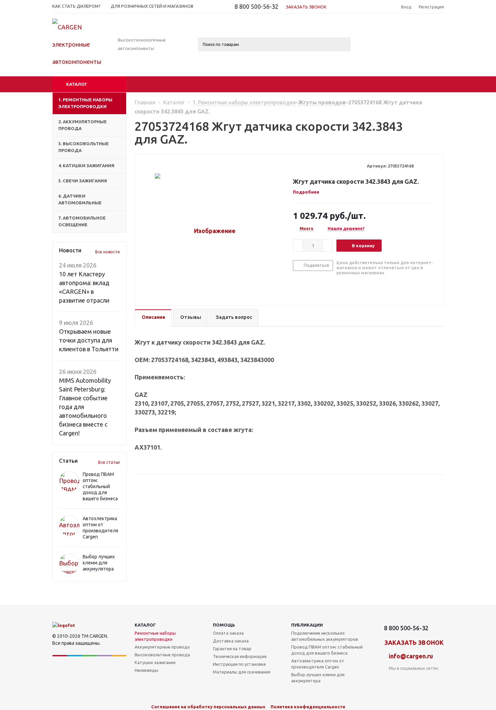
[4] (315, 166)
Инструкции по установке (239, 664)
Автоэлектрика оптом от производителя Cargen (318, 663)
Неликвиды (146, 670)
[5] (322, 166)
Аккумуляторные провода (162, 646)
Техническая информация (240, 656)
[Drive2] (435, 679)
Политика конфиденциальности (308, 706)
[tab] (308, 192)
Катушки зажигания (155, 662)
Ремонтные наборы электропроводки (155, 636)
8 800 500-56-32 (256, 6)
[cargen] (63, 625)
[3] (309, 166)
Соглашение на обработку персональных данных (208, 706)
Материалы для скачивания (241, 671)
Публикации (307, 625)
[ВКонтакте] (394, 679)
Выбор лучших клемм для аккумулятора (99, 563)
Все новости (107, 252)
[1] (296, 166)
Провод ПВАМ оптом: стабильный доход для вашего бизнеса (100, 486)
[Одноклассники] (408, 679)
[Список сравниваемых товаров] (369, 30)
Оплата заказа (228, 633)
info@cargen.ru (411, 656)
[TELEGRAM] (421, 679)
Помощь (224, 625)
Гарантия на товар (232, 648)
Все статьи (109, 462)
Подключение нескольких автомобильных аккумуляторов (324, 636)
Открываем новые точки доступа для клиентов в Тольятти (88, 340)
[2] (302, 166)
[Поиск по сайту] (387, 7)
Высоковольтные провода (162, 654)
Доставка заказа (231, 640)
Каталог (76, 84)
